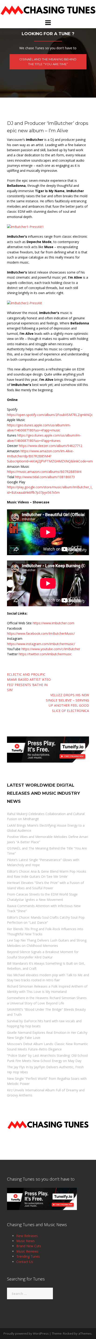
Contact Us (24, 1261)
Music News (25, 1241)
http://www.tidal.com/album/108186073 (45, 477)
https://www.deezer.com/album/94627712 (50, 445)
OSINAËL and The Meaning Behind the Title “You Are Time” (47, 61)
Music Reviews (27, 1251)
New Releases (27, 1236)
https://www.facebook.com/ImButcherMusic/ (41, 633)
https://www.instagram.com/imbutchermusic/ (41, 644)
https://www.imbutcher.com (53, 623)
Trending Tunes (28, 1256)
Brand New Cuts (28, 1246)
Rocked (68, 1333)
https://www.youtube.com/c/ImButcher (50, 649)
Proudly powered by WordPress (26, 1333)
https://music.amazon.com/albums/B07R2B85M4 (44, 471)
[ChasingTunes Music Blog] (48, 9)
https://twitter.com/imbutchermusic (45, 654)
